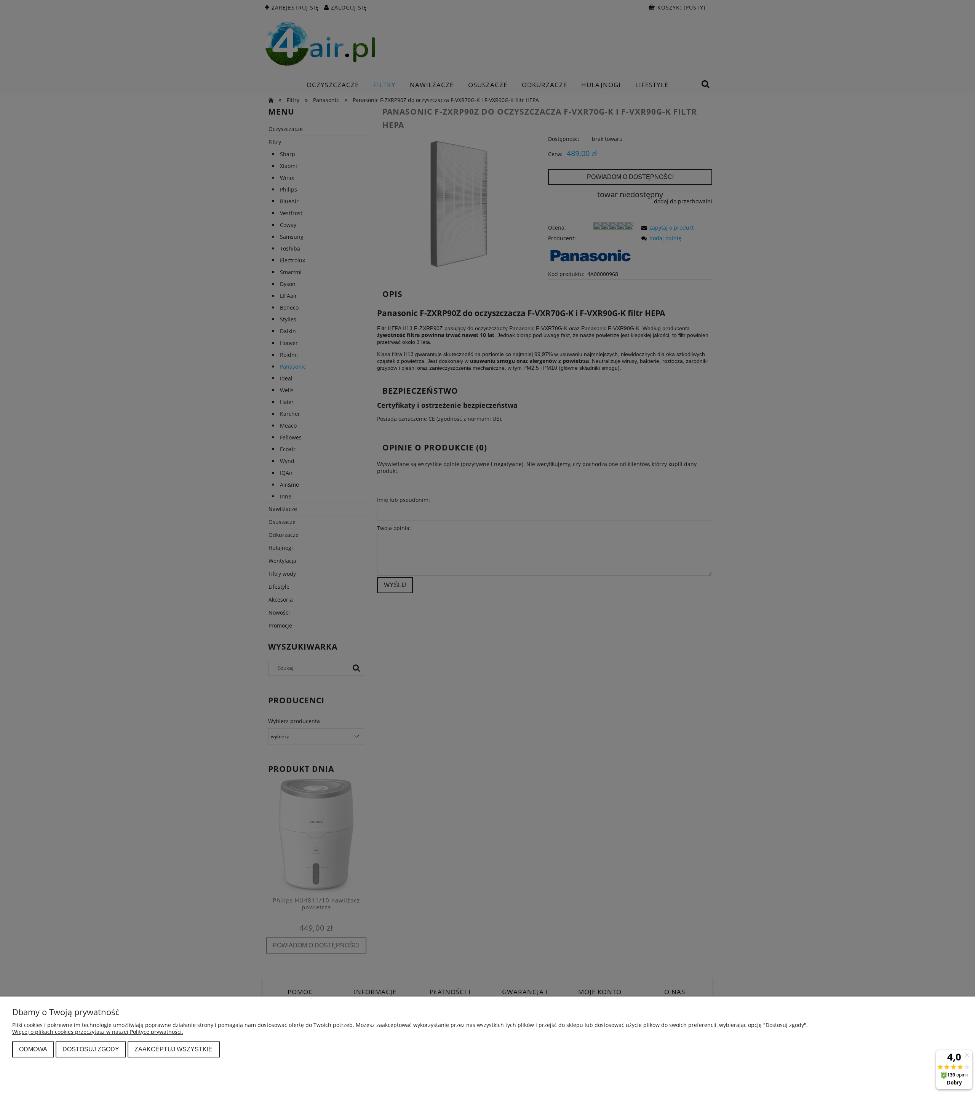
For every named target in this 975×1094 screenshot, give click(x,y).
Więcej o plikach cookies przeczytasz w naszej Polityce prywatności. (97, 1031)
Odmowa (33, 1049)
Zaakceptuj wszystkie (173, 1049)
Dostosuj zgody (90, 1049)
